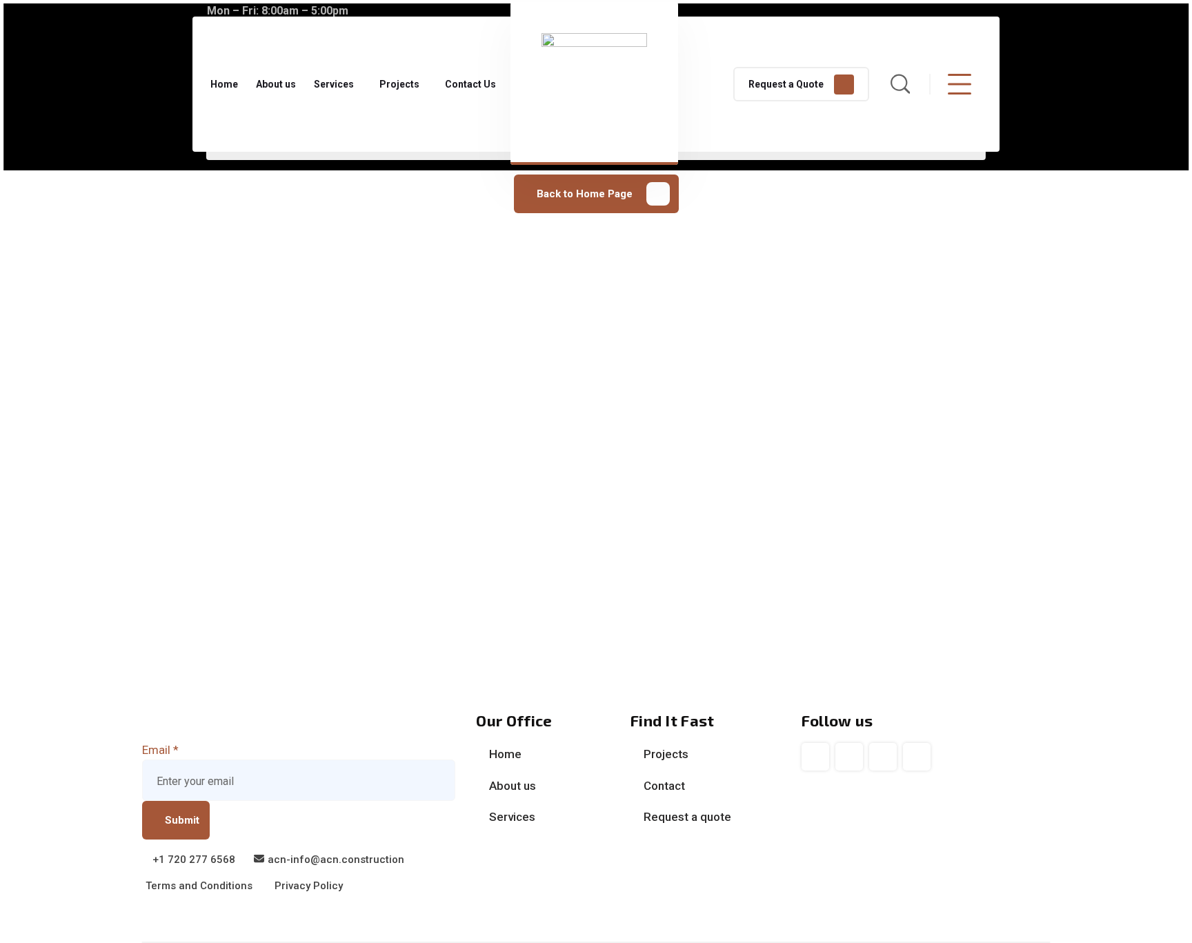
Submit (182, 820)
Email (160, 750)
